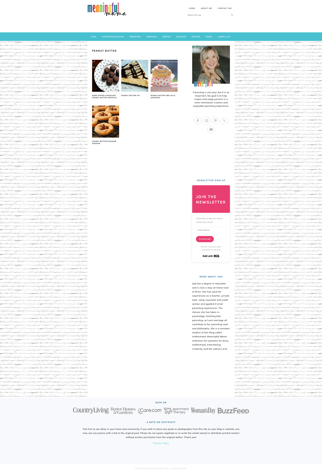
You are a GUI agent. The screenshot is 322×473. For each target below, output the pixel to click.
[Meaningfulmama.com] (106, 16)
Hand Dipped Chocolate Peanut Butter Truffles (104, 97)
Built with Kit (211, 256)
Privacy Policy (161, 443)
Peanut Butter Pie (130, 95)
